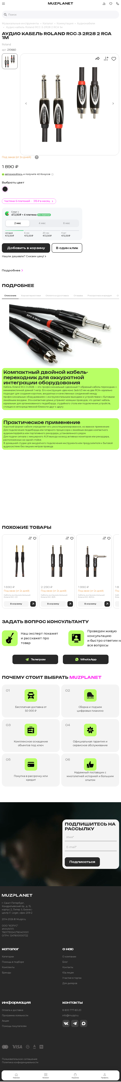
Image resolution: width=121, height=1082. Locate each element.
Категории (8, 956)
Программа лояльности (15, 1015)
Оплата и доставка (12, 1010)
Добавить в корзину (26, 248)
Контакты (67, 967)
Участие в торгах (71, 978)
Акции (5, 1020)
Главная (16, 1078)
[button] (117, 3)
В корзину (16, 604)
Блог (65, 962)
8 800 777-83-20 (71, 1010)
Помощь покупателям (14, 1026)
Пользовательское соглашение (19, 1059)
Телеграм (38, 659)
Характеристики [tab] (31, 295)
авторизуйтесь (14, 174)
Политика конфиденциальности (20, 1062)
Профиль (104, 1078)
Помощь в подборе (13, 962)
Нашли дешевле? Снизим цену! (23, 256)
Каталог (46, 1078)
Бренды (6, 972)
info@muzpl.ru (70, 1015)
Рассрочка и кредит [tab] (100, 295)
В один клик (67, 248)
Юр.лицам (68, 972)
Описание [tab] (10, 295)
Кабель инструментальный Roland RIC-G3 (17, 596)
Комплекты (8, 967)
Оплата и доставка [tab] (57, 295)
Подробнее (11, 270)
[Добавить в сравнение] (105, 59)
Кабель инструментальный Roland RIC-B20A (91, 596)
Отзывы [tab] (78, 295)
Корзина (75, 1078)
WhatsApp (88, 659)
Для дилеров (69, 983)
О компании (69, 956)
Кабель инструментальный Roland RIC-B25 (54, 596)
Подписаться (82, 862)
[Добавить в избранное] (113, 59)
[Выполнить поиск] (5, 14)
